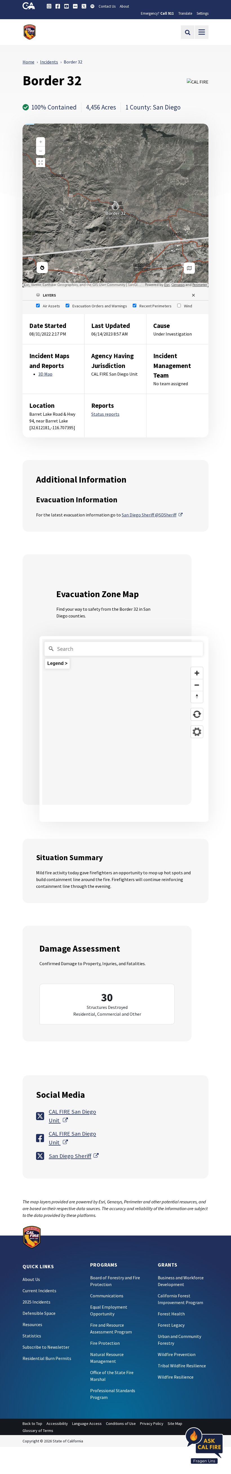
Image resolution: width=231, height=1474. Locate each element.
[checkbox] (48, 305)
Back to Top (32, 1423)
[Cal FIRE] (32, 1236)
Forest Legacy (171, 1325)
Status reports (105, 414)
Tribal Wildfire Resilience (182, 1365)
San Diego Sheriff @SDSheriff (152, 515)
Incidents (49, 62)
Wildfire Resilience (176, 1377)
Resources (32, 1324)
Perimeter (199, 285)
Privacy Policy (151, 1423)
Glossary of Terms (38, 1430)
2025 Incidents (36, 1302)
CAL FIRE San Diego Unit (74, 1116)
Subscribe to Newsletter (46, 1347)
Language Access (87, 1423)
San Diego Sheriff (74, 1156)
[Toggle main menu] (201, 32)
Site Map (175, 1423)
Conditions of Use (121, 1423)
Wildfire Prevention (177, 1354)
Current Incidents (39, 1290)
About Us (31, 1279)
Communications (106, 1295)
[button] (115, 295)
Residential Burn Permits (47, 1358)
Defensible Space (39, 1313)
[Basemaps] (189, 268)
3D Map (45, 374)
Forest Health (171, 1314)
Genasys (178, 285)
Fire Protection (105, 1343)
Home (28, 62)
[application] (115, 205)
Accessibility (57, 1423)
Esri (167, 285)
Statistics (32, 1336)
